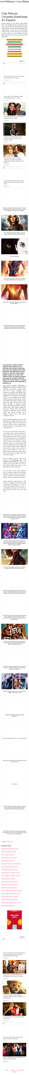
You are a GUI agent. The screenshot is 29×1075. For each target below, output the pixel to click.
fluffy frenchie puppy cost (14, 47)
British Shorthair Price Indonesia (10, 869)
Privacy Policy (20, 1070)
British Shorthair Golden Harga (9, 887)
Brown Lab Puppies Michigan (9, 852)
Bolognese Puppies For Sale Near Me (11, 863)
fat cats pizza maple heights (14, 49)
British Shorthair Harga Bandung (10, 899)
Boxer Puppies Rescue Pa (8, 855)
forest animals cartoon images (14, 54)
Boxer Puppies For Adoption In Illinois (11, 875)
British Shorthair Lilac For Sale (9, 858)
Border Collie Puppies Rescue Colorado (11, 890)
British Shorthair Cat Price (8, 860)
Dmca (6, 1070)
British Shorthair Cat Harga (8, 878)
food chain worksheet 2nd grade (14, 39)
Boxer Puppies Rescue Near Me (10, 866)
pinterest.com (10, 841)
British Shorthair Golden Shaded (10, 884)
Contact (12, 1070)
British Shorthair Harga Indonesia (10, 849)
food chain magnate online (14, 51)
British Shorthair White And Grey (10, 881)
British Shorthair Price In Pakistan (10, 896)
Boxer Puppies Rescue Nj (8, 905)
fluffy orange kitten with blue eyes (14, 44)
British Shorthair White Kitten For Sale (11, 893)
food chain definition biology (14, 56)
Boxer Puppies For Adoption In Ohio (10, 872)
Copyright (14, 1072)
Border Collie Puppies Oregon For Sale (11, 902)
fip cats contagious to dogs (14, 42)
